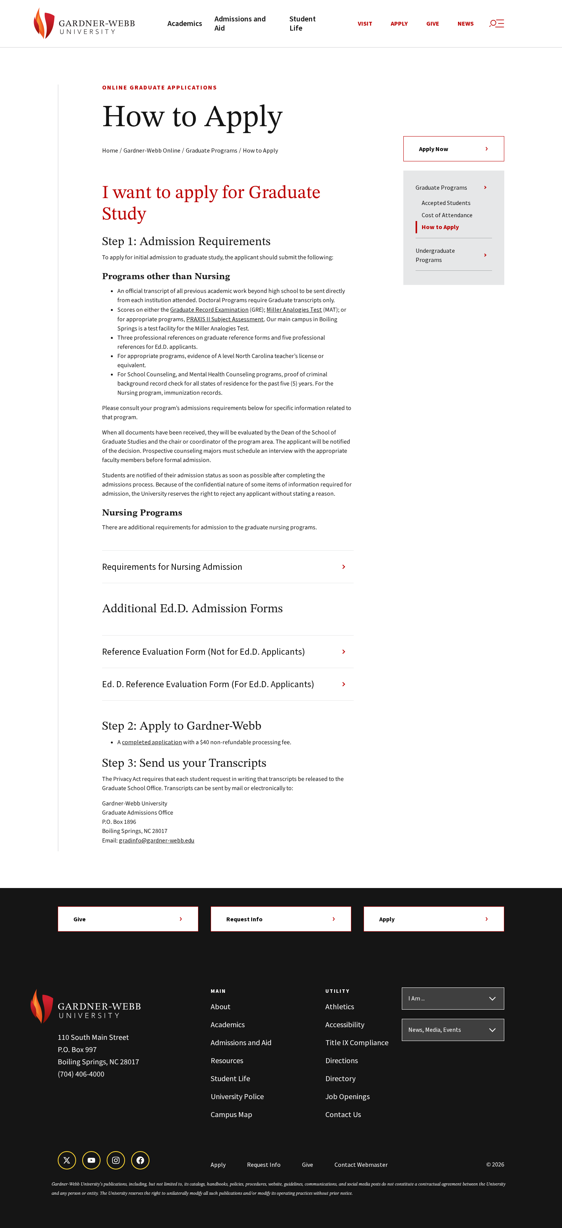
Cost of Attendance (447, 215)
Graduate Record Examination (209, 309)
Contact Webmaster (361, 1164)
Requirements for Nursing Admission (172, 567)
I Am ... (416, 998)
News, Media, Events (434, 1030)
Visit (365, 24)
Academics (184, 23)
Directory (340, 1078)
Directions (341, 1060)
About (221, 1006)
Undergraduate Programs (435, 255)
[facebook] (140, 1160)
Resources (227, 1060)
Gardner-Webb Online (151, 150)
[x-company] (67, 1160)
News (466, 24)
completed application (152, 742)
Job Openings (347, 1096)
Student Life (302, 24)
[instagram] (116, 1160)
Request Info (244, 919)
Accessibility (344, 1024)
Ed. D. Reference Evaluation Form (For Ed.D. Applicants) (208, 684)
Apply (399, 24)
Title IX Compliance (356, 1042)
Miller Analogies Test (294, 309)
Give (432, 24)
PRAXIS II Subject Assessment (225, 319)
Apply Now (433, 149)
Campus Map (231, 1114)
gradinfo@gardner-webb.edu (156, 840)
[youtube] (91, 1160)
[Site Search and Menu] (496, 24)
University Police (237, 1096)
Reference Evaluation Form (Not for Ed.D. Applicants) (203, 651)
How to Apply (260, 150)
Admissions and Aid (240, 24)
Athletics (339, 1006)
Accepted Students (446, 203)
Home (110, 150)
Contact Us (343, 1114)
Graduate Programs (211, 150)
